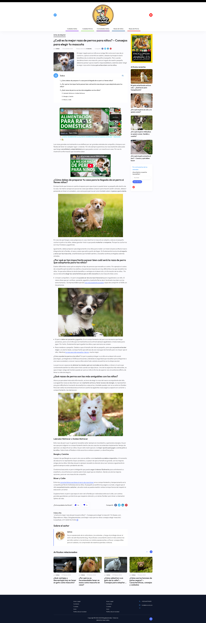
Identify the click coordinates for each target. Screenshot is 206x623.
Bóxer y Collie (67, 99)
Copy (77, 520)
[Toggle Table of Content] (123, 75)
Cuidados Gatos (72, 29)
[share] (105, 109)
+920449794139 (146, 601)
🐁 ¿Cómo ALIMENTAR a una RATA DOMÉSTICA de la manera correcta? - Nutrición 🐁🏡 (84, 110)
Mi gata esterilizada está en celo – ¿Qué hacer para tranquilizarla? (141, 87)
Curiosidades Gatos (103, 29)
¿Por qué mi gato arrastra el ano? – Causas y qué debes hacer (141, 158)
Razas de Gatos (118, 29)
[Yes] (77, 505)
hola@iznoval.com (147, 605)
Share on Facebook (102, 49)
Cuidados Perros (87, 29)
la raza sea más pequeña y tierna (77, 352)
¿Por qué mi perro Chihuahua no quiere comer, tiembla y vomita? (141, 134)
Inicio (74, 609)
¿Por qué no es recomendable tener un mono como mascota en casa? (89, 581)
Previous (147, 551)
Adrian (57, 48)
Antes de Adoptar (60, 35)
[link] (62, 110)
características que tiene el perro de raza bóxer (77, 482)
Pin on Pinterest (111, 49)
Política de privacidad (79, 611)
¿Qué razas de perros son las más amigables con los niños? (81, 90)
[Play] (115, 123)
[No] (85, 505)
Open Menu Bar (55, 15)
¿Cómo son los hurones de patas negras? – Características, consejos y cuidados (141, 581)
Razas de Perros (134, 29)
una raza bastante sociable (94, 283)
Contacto (76, 604)
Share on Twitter (105, 49)
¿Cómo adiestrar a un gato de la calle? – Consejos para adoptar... (115, 580)
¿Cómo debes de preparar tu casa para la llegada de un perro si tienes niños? (87, 80)
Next (151, 551)
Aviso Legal (76, 601)
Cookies (75, 606)
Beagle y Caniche (68, 96)
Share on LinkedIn (108, 49)
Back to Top (150, 619)
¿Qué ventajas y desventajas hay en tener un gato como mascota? (65, 580)
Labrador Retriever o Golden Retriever (74, 93)
